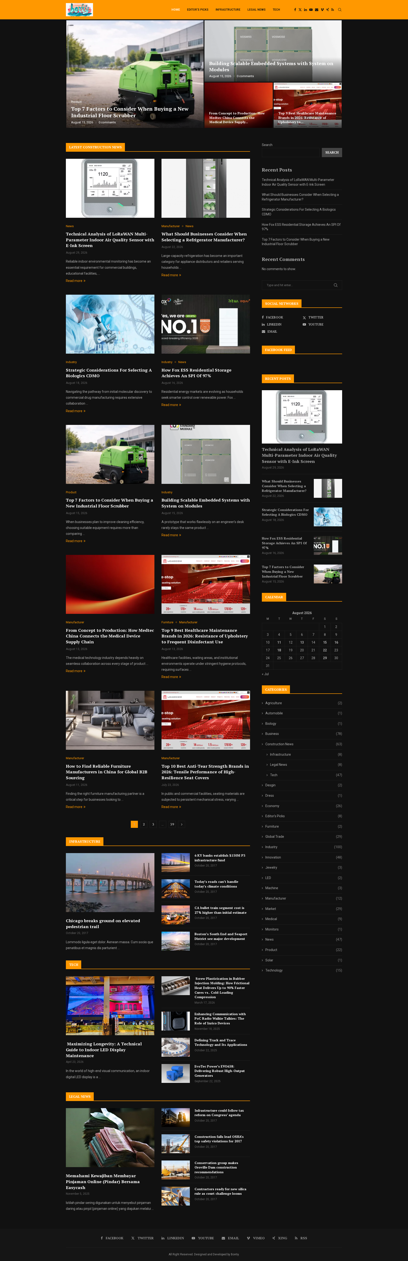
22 (325, 650)
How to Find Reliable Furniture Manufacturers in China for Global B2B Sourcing (106, 771)
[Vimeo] (322, 9)
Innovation (303, 857)
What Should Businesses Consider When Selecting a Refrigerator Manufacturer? (270, 66)
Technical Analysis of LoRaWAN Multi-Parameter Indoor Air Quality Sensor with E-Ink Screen (134, 112)
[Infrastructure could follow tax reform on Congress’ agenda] (176, 1117)
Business (303, 734)
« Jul (265, 674)
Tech (276, 9)
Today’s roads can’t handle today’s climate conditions (216, 883)
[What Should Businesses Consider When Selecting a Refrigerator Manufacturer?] (273, 51)
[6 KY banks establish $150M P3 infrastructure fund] (176, 862)
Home (175, 9)
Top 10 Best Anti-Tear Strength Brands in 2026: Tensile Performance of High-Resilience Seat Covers (205, 771)
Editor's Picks (303, 816)
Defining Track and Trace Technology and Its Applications (221, 1042)
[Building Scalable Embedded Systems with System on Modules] (206, 454)
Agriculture (303, 703)
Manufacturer (303, 898)
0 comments (107, 122)
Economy (303, 806)
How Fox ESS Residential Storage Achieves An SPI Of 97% (305, 119)
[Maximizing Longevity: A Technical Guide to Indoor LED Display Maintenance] (110, 1005)
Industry (303, 847)
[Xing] (327, 9)
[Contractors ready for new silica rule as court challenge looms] (176, 1196)
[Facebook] (295, 9)
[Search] (339, 9)
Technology (303, 970)
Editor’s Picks (197, 9)
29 (325, 658)
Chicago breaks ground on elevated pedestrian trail (103, 923)
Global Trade (303, 836)
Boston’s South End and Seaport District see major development (221, 936)
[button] (75, 74)
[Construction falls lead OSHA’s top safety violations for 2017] (176, 1143)
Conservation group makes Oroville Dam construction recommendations (216, 1167)
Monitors (303, 929)
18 (279, 650)
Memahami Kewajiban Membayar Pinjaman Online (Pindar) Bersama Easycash (103, 1181)
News (303, 939)
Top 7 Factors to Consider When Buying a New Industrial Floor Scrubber (109, 502)
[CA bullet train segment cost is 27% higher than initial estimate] (176, 914)
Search (267, 145)
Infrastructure (228, 9)
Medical (303, 919)
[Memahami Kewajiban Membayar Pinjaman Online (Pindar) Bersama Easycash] (110, 1137)
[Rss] (332, 9)
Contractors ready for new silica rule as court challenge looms (220, 1191)
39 (172, 824)
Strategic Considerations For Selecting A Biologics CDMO (232, 119)
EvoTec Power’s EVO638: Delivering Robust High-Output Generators (220, 1071)
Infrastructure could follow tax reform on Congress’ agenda (219, 1112)
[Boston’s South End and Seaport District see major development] (176, 941)
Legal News (256, 9)
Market (303, 909)
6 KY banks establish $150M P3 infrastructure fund (220, 857)
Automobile (303, 713)
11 (279, 642)
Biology (303, 723)
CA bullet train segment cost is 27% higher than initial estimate (220, 910)
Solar (303, 960)
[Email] (316, 9)
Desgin (303, 785)
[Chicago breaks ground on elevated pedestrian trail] (110, 882)
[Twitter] (300, 9)
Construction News (303, 744)
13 (302, 642)
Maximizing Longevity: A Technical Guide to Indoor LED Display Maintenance (104, 1049)
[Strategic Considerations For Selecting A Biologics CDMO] (238, 105)
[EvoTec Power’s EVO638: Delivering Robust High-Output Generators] (176, 1073)
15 (325, 642)
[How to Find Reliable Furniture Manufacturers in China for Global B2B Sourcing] (110, 720)
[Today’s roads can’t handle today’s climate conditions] (176, 888)
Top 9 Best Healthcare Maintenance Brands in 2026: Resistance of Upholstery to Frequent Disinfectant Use (205, 636)
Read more (74, 281)
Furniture (303, 826)
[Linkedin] (305, 9)
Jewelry (303, 867)
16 (336, 642)
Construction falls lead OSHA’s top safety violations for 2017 (219, 1139)
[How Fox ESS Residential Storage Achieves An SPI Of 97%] (308, 105)
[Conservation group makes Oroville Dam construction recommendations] (176, 1169)
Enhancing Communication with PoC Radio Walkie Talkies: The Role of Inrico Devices (220, 1018)
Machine (303, 888)
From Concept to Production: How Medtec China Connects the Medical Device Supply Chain (110, 636)
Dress (303, 795)
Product (303, 950)
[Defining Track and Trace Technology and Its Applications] (176, 1047)
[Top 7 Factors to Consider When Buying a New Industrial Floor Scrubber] (110, 454)
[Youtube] (311, 9)
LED (303, 878)
